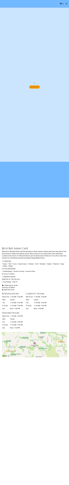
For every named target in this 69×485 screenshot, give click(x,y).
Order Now (34, 87)
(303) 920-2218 (9, 290)
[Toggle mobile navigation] (66, 4)
